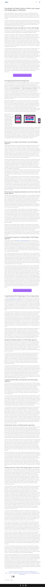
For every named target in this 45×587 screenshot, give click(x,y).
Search (13, 576)
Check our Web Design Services (22, 75)
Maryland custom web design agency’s (22, 240)
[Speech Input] (14, 576)
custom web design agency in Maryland (13, 299)
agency (10, 187)
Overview (10, 573)
